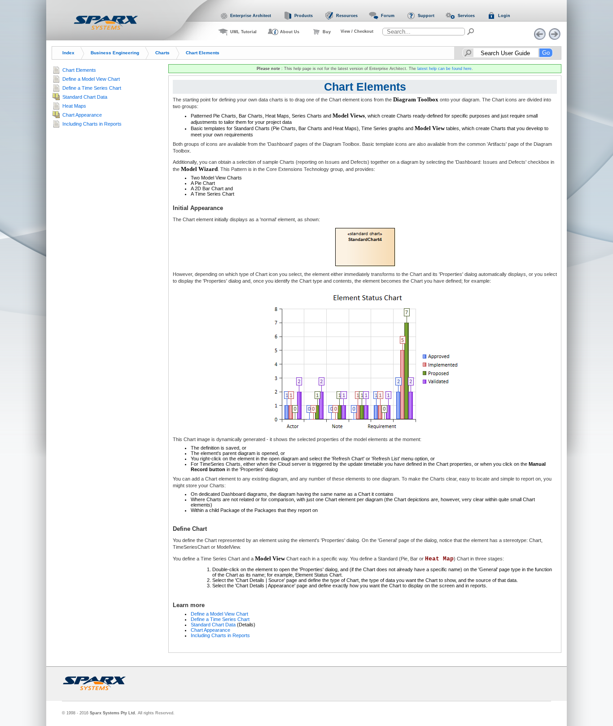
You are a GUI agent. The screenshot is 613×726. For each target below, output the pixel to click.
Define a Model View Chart (219, 614)
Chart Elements (202, 52)
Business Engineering (115, 52)
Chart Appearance (210, 630)
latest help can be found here (444, 68)
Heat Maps (74, 106)
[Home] (106, 22)
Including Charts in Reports (220, 635)
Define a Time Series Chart (220, 619)
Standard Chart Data (213, 624)
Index (68, 52)
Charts (162, 52)
